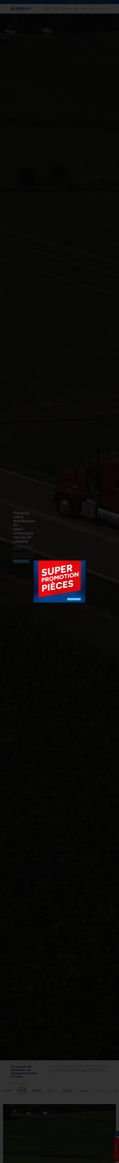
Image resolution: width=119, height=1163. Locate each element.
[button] (83, 562)
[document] (59, 581)
